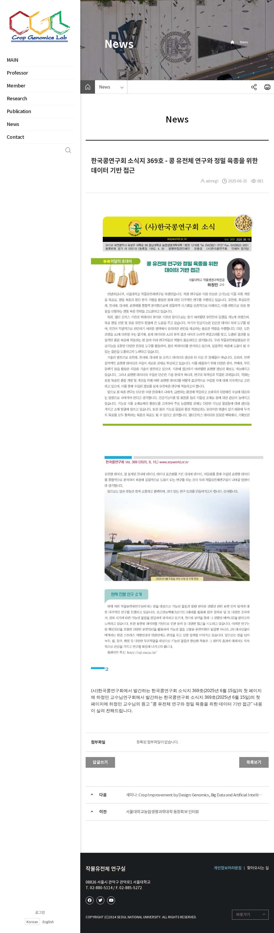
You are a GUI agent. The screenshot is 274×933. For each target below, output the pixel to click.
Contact (15, 137)
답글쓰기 (100, 762)
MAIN (12, 60)
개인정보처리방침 (228, 868)
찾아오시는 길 (258, 868)
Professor (17, 73)
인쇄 (267, 87)
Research (17, 98)
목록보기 (253, 762)
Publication (19, 111)
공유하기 (254, 87)
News (13, 124)
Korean (32, 922)
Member (16, 86)
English (48, 922)
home (87, 87)
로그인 (40, 912)
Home (232, 42)
